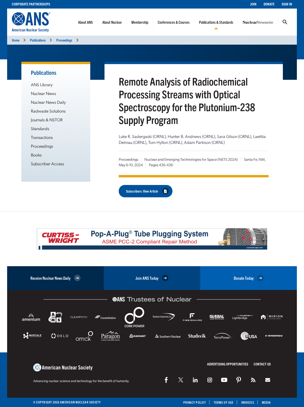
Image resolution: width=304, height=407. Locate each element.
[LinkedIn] (195, 380)
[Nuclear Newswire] (253, 380)
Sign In (287, 4)
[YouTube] (224, 380)
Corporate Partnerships (31, 4)
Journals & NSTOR (47, 119)
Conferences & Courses (174, 22)
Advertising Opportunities (227, 364)
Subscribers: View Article (142, 191)
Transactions (42, 137)
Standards (40, 128)
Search (285, 22)
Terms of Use (223, 402)
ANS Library (41, 84)
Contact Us (262, 364)
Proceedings (64, 40)
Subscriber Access (47, 163)
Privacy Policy (194, 402)
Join (253, 4)
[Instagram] (210, 380)
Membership (139, 22)
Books (36, 154)
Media (266, 402)
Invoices (247, 402)
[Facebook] (166, 380)
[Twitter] (181, 380)
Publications (38, 40)
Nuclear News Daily (48, 102)
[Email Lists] (268, 380)
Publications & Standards (216, 22)
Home (15, 40)
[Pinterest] (239, 380)
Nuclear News (43, 93)
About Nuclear (112, 22)
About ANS (85, 22)
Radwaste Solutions (48, 111)
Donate (269, 4)
